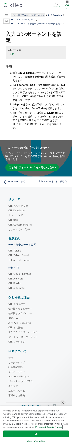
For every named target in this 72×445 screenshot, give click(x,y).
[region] (36, 425)
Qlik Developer (16, 210)
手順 (12, 54)
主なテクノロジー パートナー (24, 332)
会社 (10, 357)
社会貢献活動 (15, 367)
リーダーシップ (16, 362)
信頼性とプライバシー (20, 313)
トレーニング (15, 215)
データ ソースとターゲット (23, 336)
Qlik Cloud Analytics (19, 273)
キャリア (13, 385)
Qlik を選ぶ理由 (16, 303)
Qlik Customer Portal (20, 224)
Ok (36, 433)
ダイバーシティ (16, 371)
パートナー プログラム (20, 381)
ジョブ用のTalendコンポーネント (28, 15)
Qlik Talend (14, 250)
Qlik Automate (16, 288)
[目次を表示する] (6, 15)
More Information (36, 441)
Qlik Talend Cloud (18, 255)
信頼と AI (13, 318)
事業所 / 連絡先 (16, 395)
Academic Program (19, 376)
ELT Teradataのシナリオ (23, 19)
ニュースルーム (16, 390)
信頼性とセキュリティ (20, 308)
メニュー (67, 6)
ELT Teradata (55, 15)
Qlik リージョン (16, 341)
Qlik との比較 (15, 327)
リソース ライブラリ (19, 229)
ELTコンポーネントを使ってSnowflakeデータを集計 (36, 23)
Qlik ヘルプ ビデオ (18, 205)
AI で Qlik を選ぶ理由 (19, 322)
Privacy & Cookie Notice (48, 427)
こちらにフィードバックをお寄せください (32, 167)
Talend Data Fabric (19, 260)
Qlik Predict (15, 283)
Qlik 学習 (13, 219)
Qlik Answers (15, 278)
